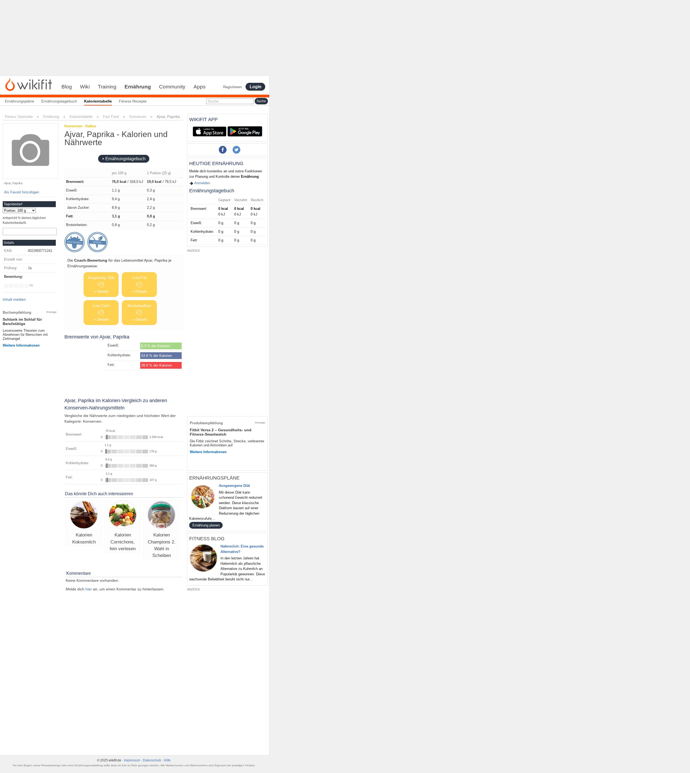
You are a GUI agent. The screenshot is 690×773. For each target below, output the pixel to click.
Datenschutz (152, 760)
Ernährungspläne (19, 101)
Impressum (132, 760)
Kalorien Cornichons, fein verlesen (123, 541)
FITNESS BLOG (207, 538)
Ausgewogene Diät (234, 486)
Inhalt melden (14, 299)
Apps (200, 87)
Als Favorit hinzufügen (21, 192)
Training (107, 87)
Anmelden (202, 183)
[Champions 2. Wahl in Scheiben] (161, 516)
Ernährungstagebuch (59, 101)
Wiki (85, 87)
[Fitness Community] (28, 84)
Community (172, 87)
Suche (213, 101)
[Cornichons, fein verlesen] (122, 516)
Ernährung (138, 87)
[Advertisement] (135, 38)
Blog (66, 87)
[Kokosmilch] (84, 516)
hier (88, 589)
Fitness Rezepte (133, 101)
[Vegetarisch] (74, 242)
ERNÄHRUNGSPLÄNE (214, 478)
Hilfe (167, 760)
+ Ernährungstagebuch (124, 158)
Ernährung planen (206, 525)
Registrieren (232, 87)
